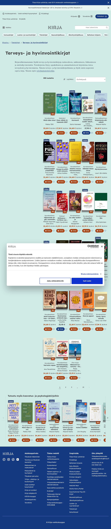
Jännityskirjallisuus (76, 500)
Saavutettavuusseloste (55, 488)
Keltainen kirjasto (75, 463)
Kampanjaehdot (53, 500)
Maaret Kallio (101, 124)
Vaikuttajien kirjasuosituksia (75, 481)
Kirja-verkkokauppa (56, 522)
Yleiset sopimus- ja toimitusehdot (54, 473)
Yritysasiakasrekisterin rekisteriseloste (55, 483)
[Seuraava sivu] (89, 387)
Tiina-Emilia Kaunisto (49, 174)
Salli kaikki (87, 281)
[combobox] (92, 27)
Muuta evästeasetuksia (89, 274)
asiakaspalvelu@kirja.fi (100, 459)
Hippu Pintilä (13, 433)
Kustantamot (52, 465)
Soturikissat (73, 512)
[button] (7, 27)
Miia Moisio (75, 321)
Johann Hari (87, 222)
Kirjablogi (45, 14)
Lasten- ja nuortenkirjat (74, 505)
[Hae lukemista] (107, 27)
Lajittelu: (70, 79)
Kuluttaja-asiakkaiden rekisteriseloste (55, 478)
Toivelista (28, 503)
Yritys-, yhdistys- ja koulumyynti (32, 480)
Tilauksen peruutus (31, 476)
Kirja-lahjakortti (31, 493)
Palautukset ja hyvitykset (30, 472)
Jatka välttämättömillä (55, 281)
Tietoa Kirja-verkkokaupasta (53, 458)
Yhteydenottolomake (99, 456)
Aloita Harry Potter (76, 489)
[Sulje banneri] (102, 246)
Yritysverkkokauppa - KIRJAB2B (55, 504)
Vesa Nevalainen (88, 321)
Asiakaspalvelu (10, 14)
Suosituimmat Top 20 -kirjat (77, 493)
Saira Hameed (75, 124)
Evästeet (50, 491)
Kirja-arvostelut (31, 490)
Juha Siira (49, 224)
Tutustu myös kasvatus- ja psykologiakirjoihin (33, 395)
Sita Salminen (101, 222)
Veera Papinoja (49, 321)
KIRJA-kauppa (30, 496)
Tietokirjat (73, 509)
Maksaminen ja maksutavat (30, 466)
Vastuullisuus (52, 468)
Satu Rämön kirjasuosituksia (75, 467)
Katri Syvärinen (62, 222)
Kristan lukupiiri (75, 477)
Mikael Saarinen (49, 222)
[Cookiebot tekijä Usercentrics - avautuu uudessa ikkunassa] (89, 246)
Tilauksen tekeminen (32, 457)
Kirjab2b (22, 19)
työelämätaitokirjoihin (45, 70)
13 (83, 387)
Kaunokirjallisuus (75, 497)
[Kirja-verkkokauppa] (8, 453)
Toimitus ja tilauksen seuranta (32, 461)
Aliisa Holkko (62, 173)
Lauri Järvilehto (101, 173)
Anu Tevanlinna (49, 369)
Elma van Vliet (101, 321)
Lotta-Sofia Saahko (62, 321)
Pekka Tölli (50, 124)
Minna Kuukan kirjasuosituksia (75, 473)
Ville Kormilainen (75, 176)
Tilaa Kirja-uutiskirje (9, 19)
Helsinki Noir (74, 486)
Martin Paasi (75, 173)
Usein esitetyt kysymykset (27, 14)
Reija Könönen (13, 431)
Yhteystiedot (51, 462)
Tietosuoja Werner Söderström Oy (54, 495)
